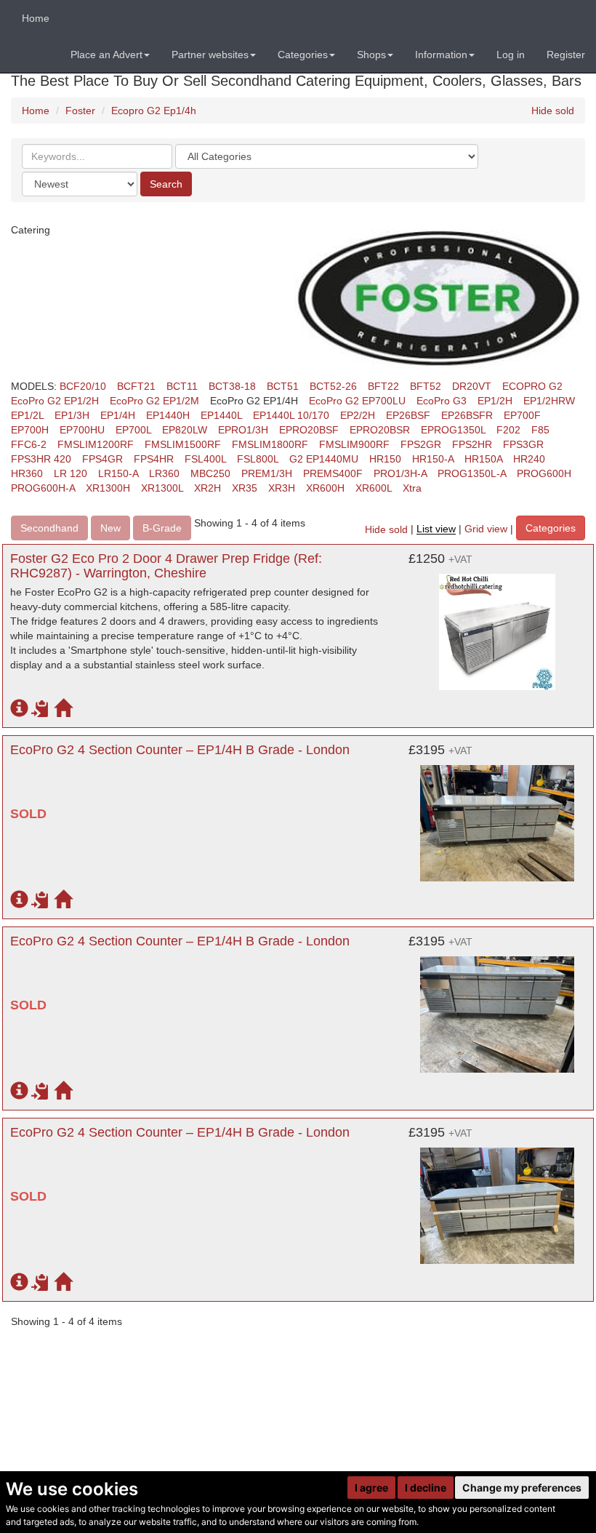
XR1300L (162, 488)
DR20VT (471, 386)
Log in (510, 54)
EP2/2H (357, 415)
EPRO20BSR (380, 430)
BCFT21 (136, 386)
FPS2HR (472, 444)
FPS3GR (523, 444)
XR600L (373, 488)
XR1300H (108, 488)
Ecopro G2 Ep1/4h (153, 110)
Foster (80, 110)
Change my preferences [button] (521, 1487)
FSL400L (205, 459)
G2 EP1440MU (323, 459)
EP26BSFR (467, 415)
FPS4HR (154, 459)
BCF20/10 (83, 386)
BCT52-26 (333, 386)
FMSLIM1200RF (95, 444)
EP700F (522, 415)
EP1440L (221, 415)
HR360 (27, 473)
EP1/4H (117, 415)
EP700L (133, 430)
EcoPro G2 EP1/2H (55, 401)
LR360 (164, 473)
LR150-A (118, 473)
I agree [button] (371, 1487)
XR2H (207, 488)
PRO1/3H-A (400, 473)
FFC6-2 (29, 444)
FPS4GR (102, 459)
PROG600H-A (43, 488)
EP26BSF (408, 415)
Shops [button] (371, 54)
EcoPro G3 (441, 401)
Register (566, 54)
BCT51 (283, 386)
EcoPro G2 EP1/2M (154, 401)
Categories (550, 528)
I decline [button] (425, 1487)
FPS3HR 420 (41, 459)
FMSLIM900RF (354, 444)
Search (166, 184)
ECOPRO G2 (532, 386)
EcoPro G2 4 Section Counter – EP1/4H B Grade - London (180, 750)
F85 (540, 430)
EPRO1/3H (243, 430)
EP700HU (82, 430)
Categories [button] (303, 54)
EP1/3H (72, 415)
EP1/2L (27, 415)
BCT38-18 (232, 386)
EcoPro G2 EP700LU (357, 401)
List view (436, 529)
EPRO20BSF (309, 430)
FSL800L (257, 459)
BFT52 (425, 386)
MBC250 (210, 473)
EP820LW (184, 430)
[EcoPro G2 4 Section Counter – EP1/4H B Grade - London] (497, 816)
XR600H (325, 488)
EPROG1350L (453, 430)
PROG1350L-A (472, 473)
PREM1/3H (266, 473)
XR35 (244, 488)
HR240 (529, 459)
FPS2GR (420, 444)
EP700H (30, 430)
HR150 (385, 459)
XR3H (281, 488)
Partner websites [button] (210, 54)
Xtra (412, 488)
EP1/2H (495, 401)
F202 (508, 430)
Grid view (485, 529)
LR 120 (70, 473)
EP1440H (168, 415)
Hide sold (552, 110)
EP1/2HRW (549, 401)
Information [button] (441, 54)
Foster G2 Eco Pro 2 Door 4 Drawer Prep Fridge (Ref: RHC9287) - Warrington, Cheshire (166, 565)
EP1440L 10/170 (291, 415)
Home (35, 18)
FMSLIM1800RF (270, 444)
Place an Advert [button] (106, 54)
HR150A (483, 459)
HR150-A (433, 459)
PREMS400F (333, 473)
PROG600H (544, 473)
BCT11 (182, 386)
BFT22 (383, 386)
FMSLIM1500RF (183, 444)
